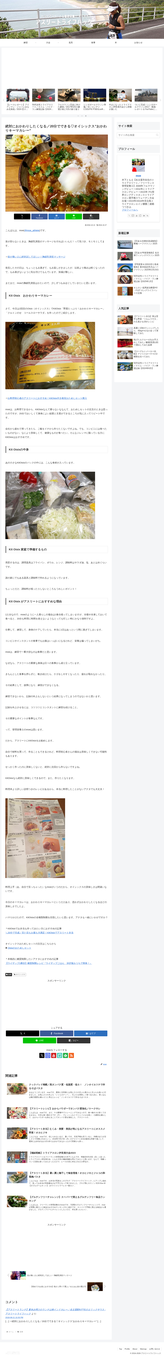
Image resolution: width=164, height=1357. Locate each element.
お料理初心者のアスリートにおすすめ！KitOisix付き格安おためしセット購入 (47, 398)
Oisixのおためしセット (19, 948)
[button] (91, 216)
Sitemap (143, 1349)
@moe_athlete (31, 230)
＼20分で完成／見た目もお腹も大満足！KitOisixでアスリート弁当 (39, 932)
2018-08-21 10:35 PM (14, 1317)
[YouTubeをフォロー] (53, 1055)
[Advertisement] (82, 67)
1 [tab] (78, 116)
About (134, 1349)
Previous (3, 100)
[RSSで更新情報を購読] (71, 1055)
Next (160, 100)
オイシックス (20, 974)
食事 (9, 974)
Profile (127, 1349)
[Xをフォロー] (41, 1055)
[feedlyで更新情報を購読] (65, 1055)
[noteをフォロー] (59, 1055)
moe (138, 175)
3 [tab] (86, 116)
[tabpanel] (34, 100)
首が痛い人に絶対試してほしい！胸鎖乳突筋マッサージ (36, 256)
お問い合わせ (154, 1349)
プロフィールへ (130, 210)
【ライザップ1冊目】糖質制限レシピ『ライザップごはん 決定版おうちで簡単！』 (48, 963)
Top (120, 1349)
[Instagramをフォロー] (47, 1055)
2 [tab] (82, 116)
